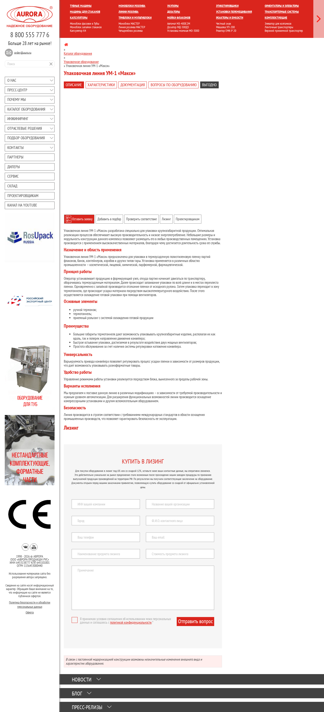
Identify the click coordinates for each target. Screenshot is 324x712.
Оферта (30, 611)
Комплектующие (276, 18)
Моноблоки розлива (132, 6)
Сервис (13, 176)
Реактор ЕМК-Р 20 (226, 31)
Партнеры (15, 157)
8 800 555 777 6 (29, 34)
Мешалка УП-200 (225, 27)
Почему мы (16, 99)
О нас (11, 80)
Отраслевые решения (24, 128)
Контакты (15, 147)
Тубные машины (81, 6)
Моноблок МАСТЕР (129, 24)
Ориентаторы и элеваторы (282, 6)
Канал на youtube (22, 205)
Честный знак (223, 24)
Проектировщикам (22, 195)
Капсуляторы (79, 18)
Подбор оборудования (26, 137)
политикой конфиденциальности (131, 622)
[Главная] (66, 45)
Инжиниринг (17, 118)
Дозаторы (173, 12)
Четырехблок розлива (131, 31)
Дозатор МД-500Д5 (178, 27)
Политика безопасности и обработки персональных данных (29, 603)
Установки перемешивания (234, 12)
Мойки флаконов (178, 18)
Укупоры (173, 6)
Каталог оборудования (26, 109)
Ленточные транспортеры (279, 27)
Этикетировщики (227, 6)
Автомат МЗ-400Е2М (178, 24)
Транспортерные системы (282, 12)
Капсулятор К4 (78, 31)
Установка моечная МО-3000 (183, 31)
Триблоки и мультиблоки (135, 18)
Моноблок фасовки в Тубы (84, 24)
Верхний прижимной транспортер (284, 31)
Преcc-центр (17, 90)
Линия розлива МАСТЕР (132, 27)
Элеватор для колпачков (278, 24)
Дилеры (13, 166)
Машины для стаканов (85, 12)
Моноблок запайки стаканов (86, 27)
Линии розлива (129, 12)
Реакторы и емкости (229, 18)
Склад (12, 186)
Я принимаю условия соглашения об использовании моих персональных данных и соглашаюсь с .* (125, 620)
